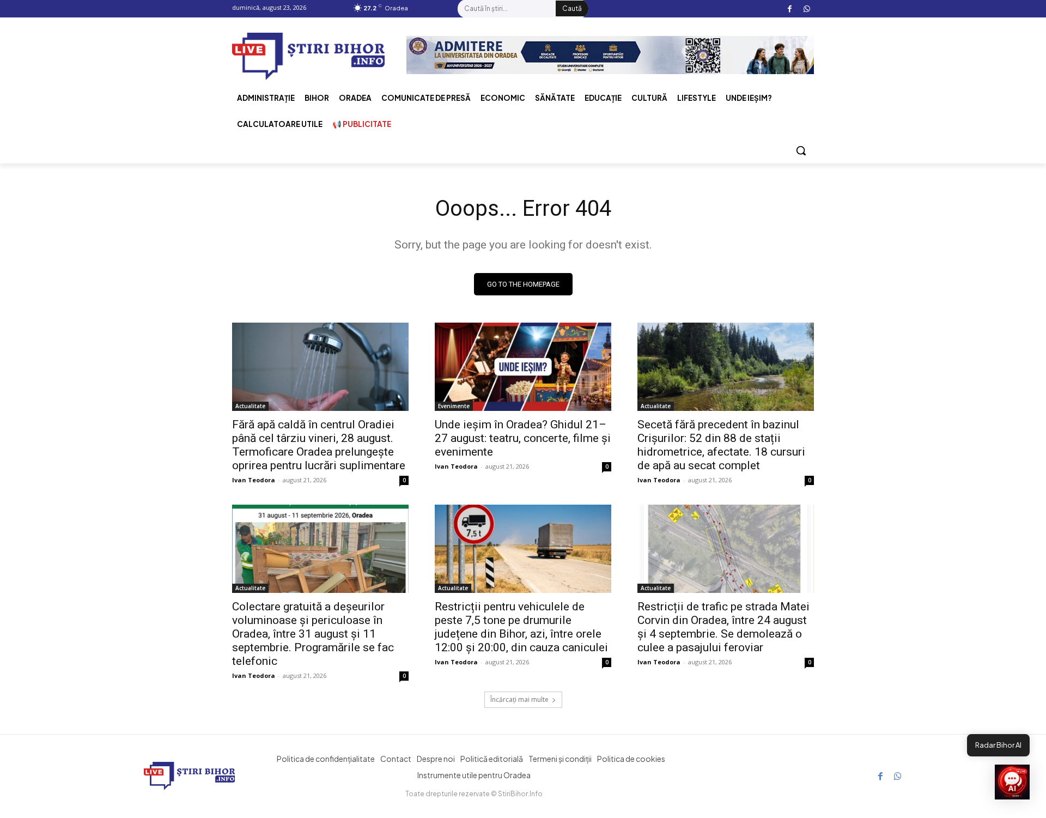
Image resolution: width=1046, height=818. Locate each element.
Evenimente (454, 406)
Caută (572, 8)
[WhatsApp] (806, 9)
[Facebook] (789, 9)
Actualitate (250, 406)
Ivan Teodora (253, 480)
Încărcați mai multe (519, 699)
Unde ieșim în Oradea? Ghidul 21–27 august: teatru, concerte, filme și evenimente (523, 438)
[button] (801, 150)
